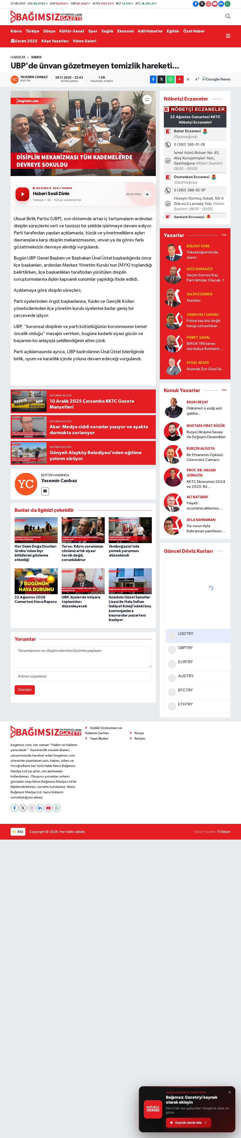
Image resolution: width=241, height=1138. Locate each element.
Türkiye (32, 31)
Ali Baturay (197, 497)
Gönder (25, 690)
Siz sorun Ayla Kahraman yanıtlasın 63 (204, 529)
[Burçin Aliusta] (173, 454)
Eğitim (173, 31)
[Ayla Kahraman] (173, 525)
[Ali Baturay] (173, 503)
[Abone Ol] (216, 79)
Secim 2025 (26, 41)
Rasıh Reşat (197, 402)
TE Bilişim (223, 831)
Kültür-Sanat (71, 31)
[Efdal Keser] (173, 366)
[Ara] (227, 17)
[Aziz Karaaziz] (173, 274)
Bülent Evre (198, 246)
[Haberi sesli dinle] (22, 194)
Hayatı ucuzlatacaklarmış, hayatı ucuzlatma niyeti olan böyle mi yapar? (203, 506)
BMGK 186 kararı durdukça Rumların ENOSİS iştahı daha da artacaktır (206, 346)
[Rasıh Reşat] (173, 408)
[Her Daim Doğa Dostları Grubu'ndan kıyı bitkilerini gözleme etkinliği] (36, 530)
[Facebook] (14, 808)
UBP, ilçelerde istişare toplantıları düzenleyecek (81, 601)
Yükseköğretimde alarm (202, 254)
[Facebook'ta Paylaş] (153, 79)
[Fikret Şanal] (173, 343)
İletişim (140, 738)
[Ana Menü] (228, 36)
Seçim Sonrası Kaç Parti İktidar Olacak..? (205, 277)
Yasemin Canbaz (59, 480)
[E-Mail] (45, 491)
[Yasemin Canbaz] (26, 484)
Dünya (49, 31)
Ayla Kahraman (201, 520)
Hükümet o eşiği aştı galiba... (204, 410)
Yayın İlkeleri (99, 738)
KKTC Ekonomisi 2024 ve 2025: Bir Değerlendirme (206, 484)
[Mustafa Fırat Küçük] (173, 431)
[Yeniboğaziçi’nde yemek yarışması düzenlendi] (130, 530)
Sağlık (107, 31)
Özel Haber (194, 31)
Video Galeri (84, 41)
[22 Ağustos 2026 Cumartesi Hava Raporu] (36, 581)
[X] (23, 808)
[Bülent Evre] (173, 252)
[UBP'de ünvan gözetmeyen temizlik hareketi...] (83, 133)
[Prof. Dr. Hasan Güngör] (173, 477)
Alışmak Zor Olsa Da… (206, 369)
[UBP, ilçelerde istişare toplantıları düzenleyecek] (83, 581)
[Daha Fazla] (180, 79)
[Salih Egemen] (173, 297)
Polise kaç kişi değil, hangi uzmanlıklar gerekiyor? (204, 324)
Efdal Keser (198, 363)
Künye (139, 733)
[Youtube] (48, 808)
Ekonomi (125, 31)
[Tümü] (224, 235)
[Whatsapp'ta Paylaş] (170, 79)
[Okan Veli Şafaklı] (173, 320)
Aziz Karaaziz (200, 269)
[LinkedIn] (40, 808)
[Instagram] (31, 808)
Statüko (194, 301)
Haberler (18, 57)
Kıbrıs (16, 31)
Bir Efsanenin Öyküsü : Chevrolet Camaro (205, 457)
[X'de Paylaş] (161, 79)
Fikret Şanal (198, 337)
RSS (20, 831)
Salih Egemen (199, 294)
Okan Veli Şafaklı (203, 315)
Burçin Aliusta (201, 448)
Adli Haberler (150, 31)
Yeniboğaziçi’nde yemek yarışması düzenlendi (124, 551)
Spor (92, 31)
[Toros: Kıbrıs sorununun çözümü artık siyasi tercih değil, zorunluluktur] (83, 530)
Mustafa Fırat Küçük (206, 426)
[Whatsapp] (57, 808)
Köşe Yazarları (55, 41)
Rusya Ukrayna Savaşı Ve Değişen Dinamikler (206, 434)
